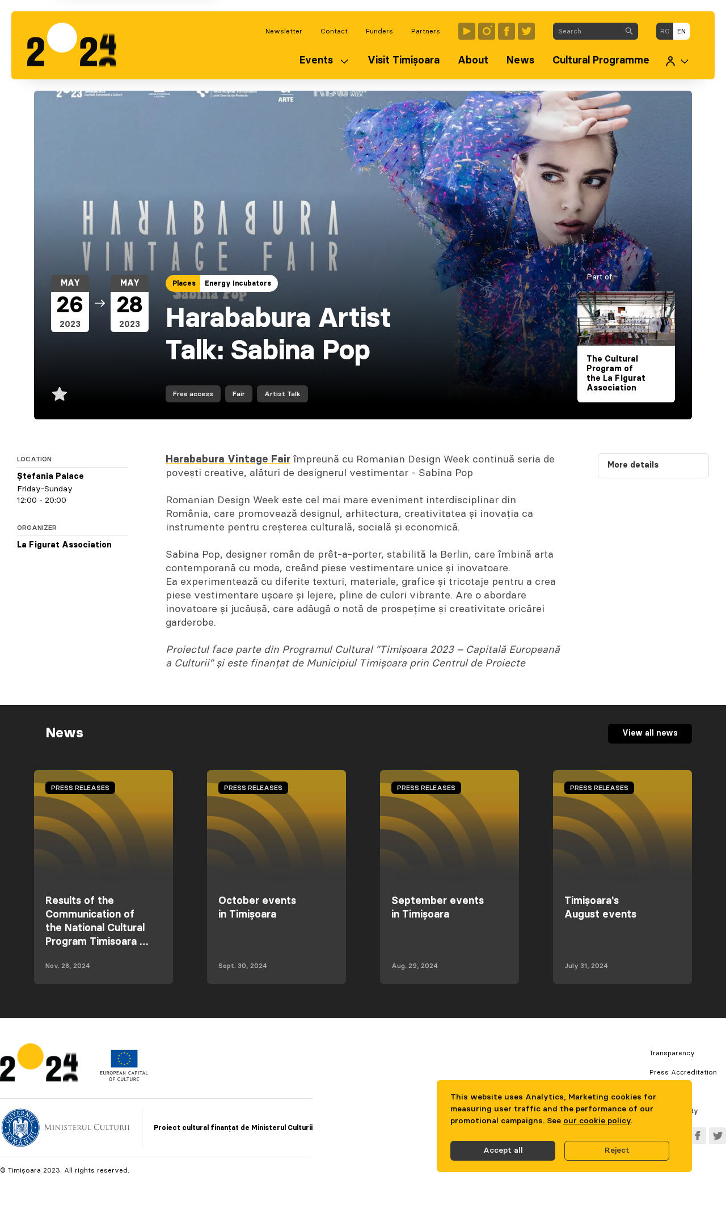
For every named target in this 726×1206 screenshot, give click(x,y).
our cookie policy (597, 1121)
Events (316, 61)
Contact (334, 31)
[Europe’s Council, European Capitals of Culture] (123, 1078)
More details (633, 465)
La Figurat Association (64, 545)
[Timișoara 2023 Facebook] (506, 31)
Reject (617, 1150)
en (681, 31)
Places (184, 283)
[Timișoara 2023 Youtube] (466, 31)
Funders (379, 31)
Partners (425, 31)
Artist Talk (282, 393)
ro (665, 31)
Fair (239, 393)
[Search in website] (629, 31)
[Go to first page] (77, 45)
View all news (650, 733)
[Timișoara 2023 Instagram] (486, 31)
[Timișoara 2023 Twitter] (526, 31)
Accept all (503, 1150)
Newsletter (283, 31)
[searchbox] (587, 31)
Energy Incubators (238, 283)
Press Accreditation (683, 1072)
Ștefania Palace (50, 477)
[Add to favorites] (59, 393)
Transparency (672, 1053)
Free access (193, 393)
